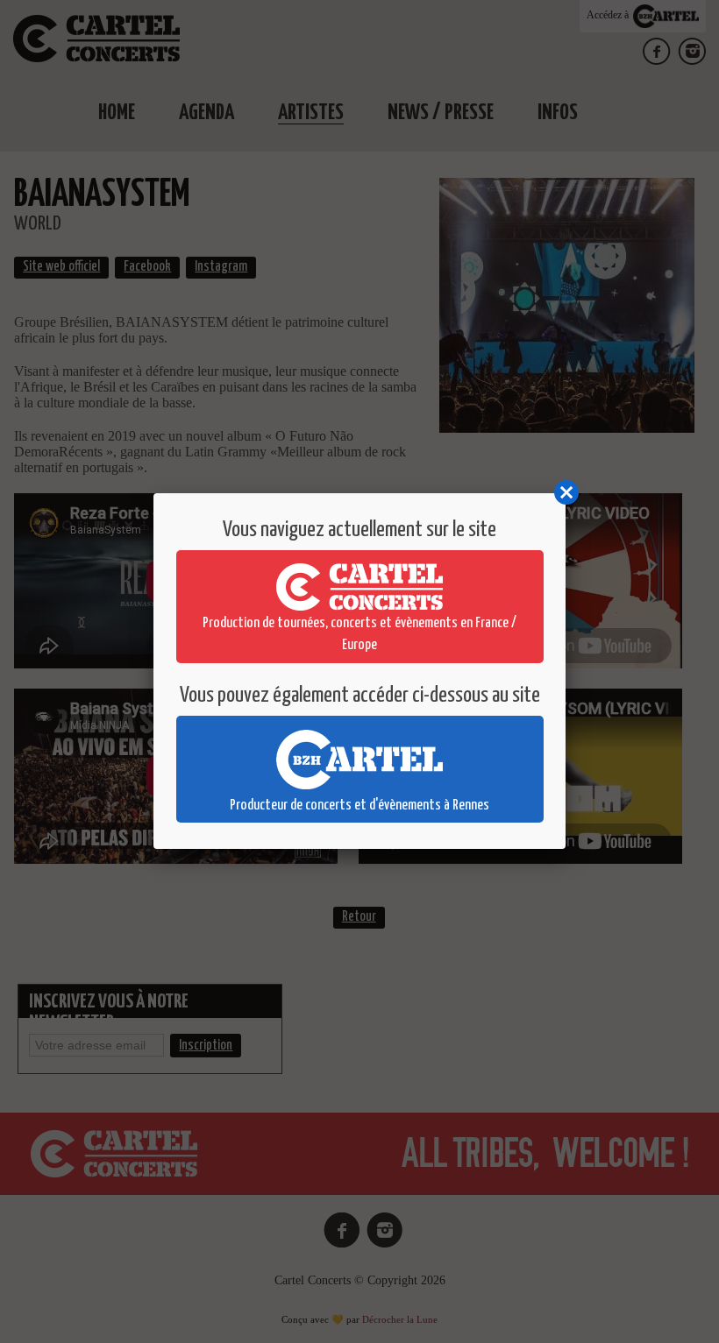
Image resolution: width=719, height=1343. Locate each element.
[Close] (565, 493)
